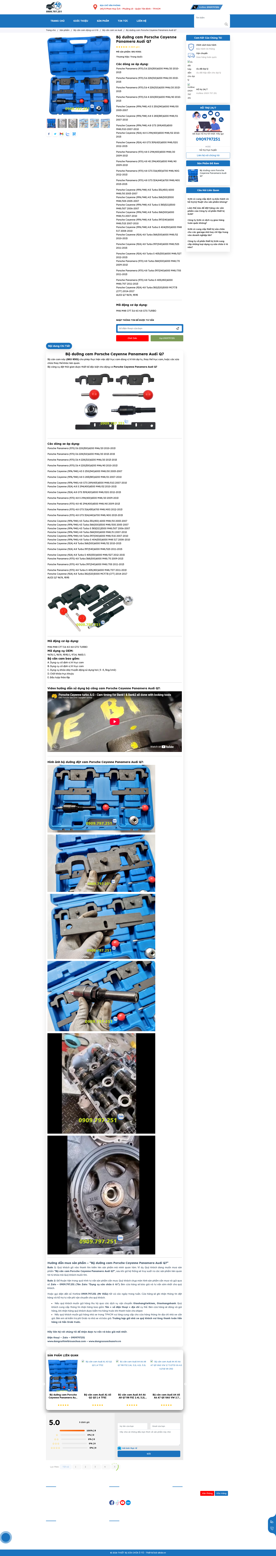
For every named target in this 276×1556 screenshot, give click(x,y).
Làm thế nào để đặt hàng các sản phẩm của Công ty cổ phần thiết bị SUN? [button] (206, 211)
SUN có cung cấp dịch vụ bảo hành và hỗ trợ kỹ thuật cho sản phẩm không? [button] (208, 200)
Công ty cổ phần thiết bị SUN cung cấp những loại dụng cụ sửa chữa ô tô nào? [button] (208, 244)
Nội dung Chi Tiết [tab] (59, 345)
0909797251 (208, 139)
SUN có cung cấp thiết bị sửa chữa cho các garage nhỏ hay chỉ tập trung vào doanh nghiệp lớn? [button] (208, 232)
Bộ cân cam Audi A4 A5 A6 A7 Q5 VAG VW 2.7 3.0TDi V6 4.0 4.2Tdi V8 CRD (63, 1396)
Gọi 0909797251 (167, 338)
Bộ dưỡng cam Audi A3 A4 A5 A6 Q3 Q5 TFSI (97, 1396)
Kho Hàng (221, 1493)
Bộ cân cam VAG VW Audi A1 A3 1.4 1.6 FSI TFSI (132, 1396)
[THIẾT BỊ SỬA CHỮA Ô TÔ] (54, 7)
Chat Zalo (132, 338)
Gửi (149, 1454)
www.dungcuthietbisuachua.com (66, 1341)
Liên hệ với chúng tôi (208, 155)
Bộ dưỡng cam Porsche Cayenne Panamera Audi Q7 (213, 173)
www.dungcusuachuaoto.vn (105, 1341)
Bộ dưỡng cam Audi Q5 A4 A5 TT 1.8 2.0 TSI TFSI (166, 1396)
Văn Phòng (207, 1493)
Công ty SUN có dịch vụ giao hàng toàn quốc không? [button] (206, 221)
